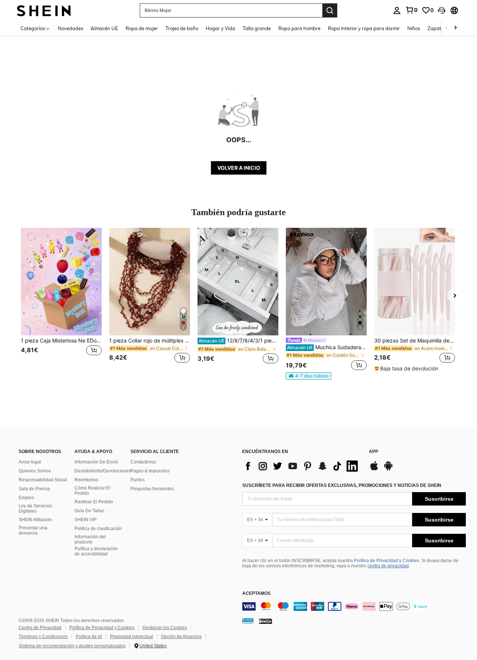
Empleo (26, 497)
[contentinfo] (354, 606)
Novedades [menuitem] (70, 28)
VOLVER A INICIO (238, 168)
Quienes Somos (35, 471)
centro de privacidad (388, 565)
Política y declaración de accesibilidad (96, 551)
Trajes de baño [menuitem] (181, 28)
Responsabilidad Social (43, 479)
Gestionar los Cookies (164, 627)
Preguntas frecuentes (152, 488)
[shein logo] (44, 10)
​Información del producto (90, 539)
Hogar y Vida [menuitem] (220, 28)
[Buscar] (329, 10)
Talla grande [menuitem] (257, 28)
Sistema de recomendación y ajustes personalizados (72, 645)
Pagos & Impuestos (150, 471)
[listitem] (61, 300)
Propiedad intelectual (131, 636)
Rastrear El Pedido (94, 501)
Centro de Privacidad (40, 627)
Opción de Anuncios (181, 636)
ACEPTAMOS (256, 593)
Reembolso (86, 479)
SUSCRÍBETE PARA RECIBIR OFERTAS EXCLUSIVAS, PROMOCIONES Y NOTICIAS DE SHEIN (341, 485)
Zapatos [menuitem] (436, 28)
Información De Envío (96, 462)
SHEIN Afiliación (35, 519)
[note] (308, 376)
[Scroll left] (446, 28)
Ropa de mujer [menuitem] (142, 28)
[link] (411, 10)
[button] (441, 10)
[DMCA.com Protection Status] (265, 620)
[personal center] (396, 10)
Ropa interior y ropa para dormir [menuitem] (364, 28)
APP (373, 451)
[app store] (374, 469)
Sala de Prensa (34, 488)
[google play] (388, 469)
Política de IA (89, 636)
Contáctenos (143, 462)
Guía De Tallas (89, 510)
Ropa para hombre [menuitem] (299, 28)
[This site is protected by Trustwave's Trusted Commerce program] (247, 620)
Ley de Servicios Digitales (35, 508)
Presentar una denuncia (33, 530)
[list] (301, 466)
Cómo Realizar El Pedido (92, 490)
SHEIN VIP (86, 519)
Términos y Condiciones (43, 636)
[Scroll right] (455, 28)
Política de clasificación (98, 528)
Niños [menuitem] (413, 28)
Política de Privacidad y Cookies (386, 560)
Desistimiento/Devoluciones (103, 471)
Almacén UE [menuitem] (104, 28)
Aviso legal (30, 462)
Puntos (137, 479)
